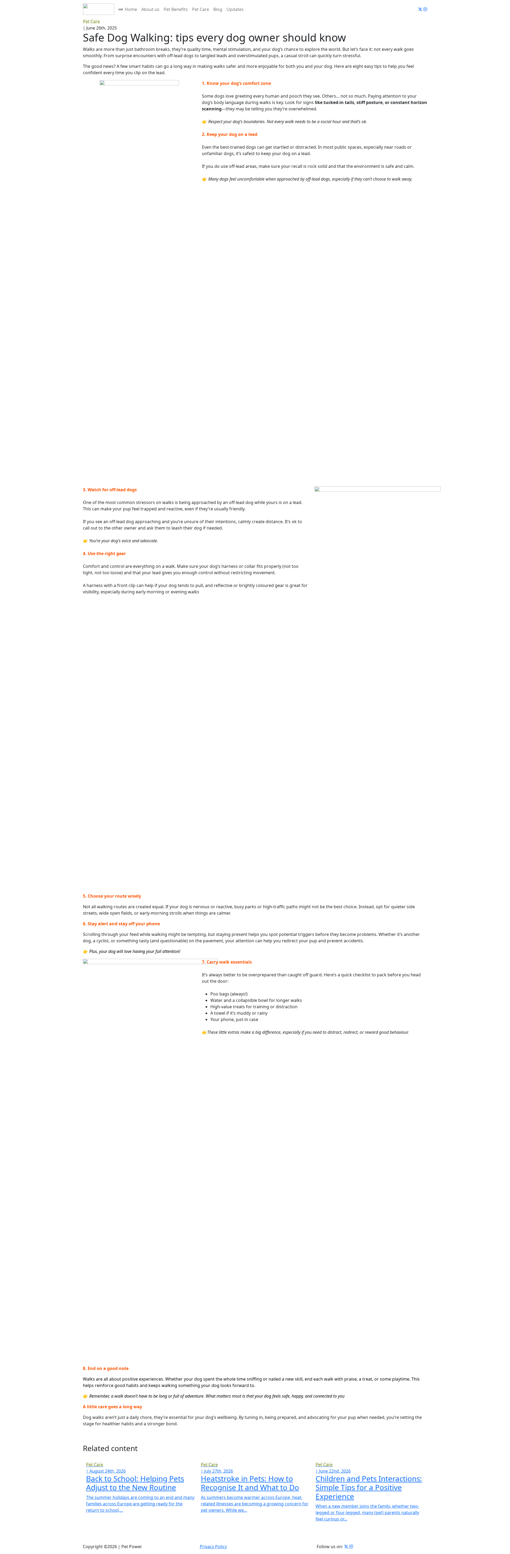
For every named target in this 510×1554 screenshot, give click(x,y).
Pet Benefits (176, 9)
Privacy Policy (213, 1546)
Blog (217, 9)
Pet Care (200, 9)
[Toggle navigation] (120, 9)
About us (150, 9)
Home (131, 9)
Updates (235, 9)
